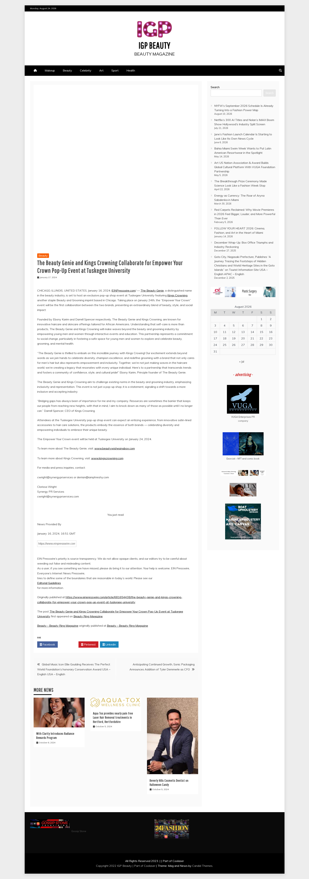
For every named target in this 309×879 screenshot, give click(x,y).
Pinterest (89, 644)
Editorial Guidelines (49, 583)
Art (101, 70)
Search (215, 87)
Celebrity (85, 70)
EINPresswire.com (123, 290)
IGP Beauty (154, 45)
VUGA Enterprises (241, 416)
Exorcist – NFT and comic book (243, 458)
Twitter (69, 644)
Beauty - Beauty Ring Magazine (57, 625)
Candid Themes (202, 866)
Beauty (67, 70)
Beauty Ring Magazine (88, 616)
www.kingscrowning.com (107, 458)
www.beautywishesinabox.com (114, 448)
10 (215, 332)
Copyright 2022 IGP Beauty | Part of (120, 866)
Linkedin (110, 644)
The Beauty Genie (152, 290)
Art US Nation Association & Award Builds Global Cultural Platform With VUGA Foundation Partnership (244, 167)
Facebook (48, 644)
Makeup (50, 70)
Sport (115, 70)
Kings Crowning (177, 295)
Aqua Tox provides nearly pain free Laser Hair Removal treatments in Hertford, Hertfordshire (113, 717)
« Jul (241, 361)
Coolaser (149, 866)
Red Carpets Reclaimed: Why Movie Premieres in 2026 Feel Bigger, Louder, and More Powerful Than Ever (244, 214)
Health (130, 70)
